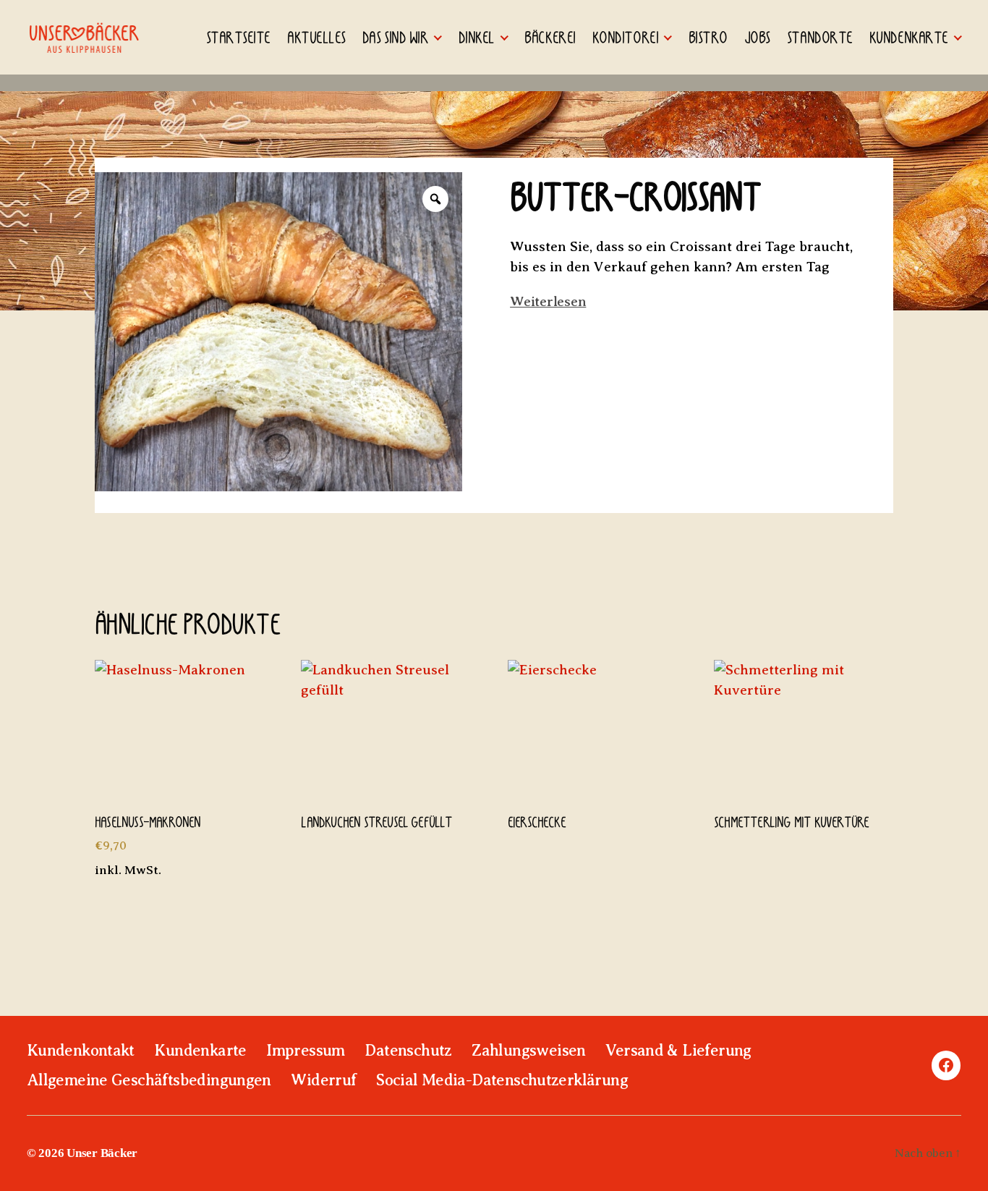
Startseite (238, 36)
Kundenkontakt (81, 1050)
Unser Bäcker (102, 1153)
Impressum (305, 1050)
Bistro (708, 36)
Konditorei (625, 36)
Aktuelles (316, 36)
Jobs (757, 36)
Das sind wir (395, 36)
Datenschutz (408, 1050)
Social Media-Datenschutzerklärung (502, 1080)
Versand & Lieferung (678, 1050)
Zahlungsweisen (528, 1050)
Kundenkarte (908, 36)
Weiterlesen (548, 301)
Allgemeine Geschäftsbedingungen (149, 1080)
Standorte (820, 36)
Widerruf (323, 1080)
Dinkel (477, 36)
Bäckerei (549, 36)
